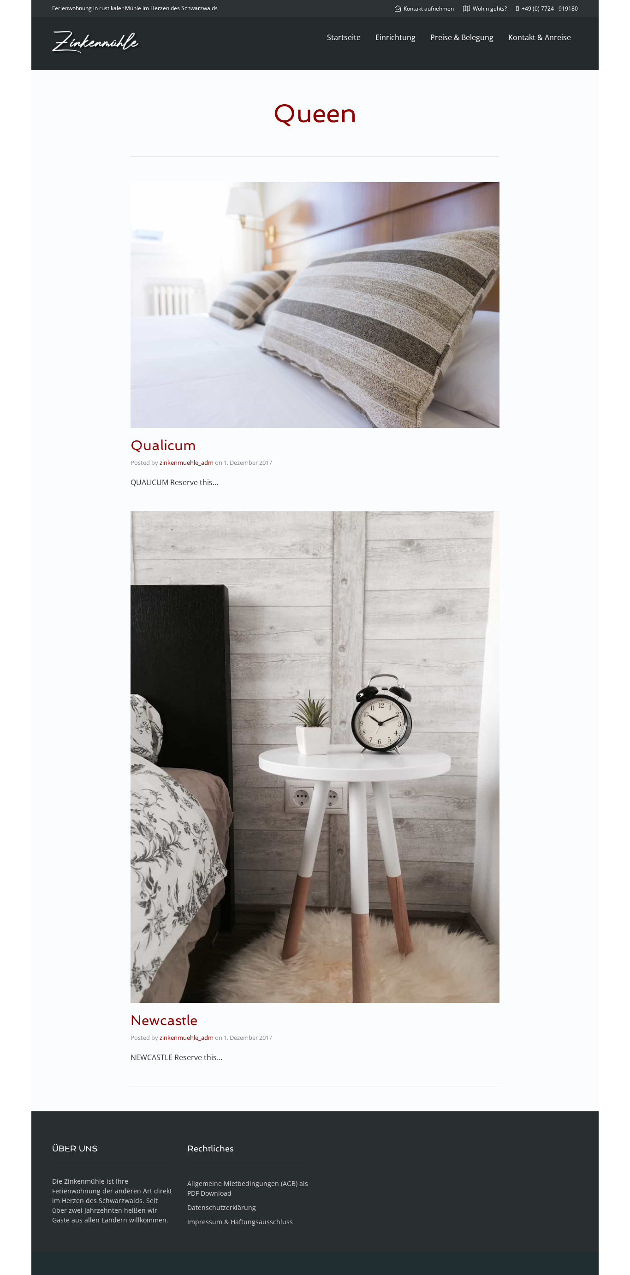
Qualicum (163, 445)
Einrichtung (395, 37)
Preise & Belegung (461, 37)
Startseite (344, 37)
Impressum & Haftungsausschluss (240, 1221)
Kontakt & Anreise (539, 37)
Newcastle (164, 1020)
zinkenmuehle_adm (187, 462)
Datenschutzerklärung (221, 1207)
